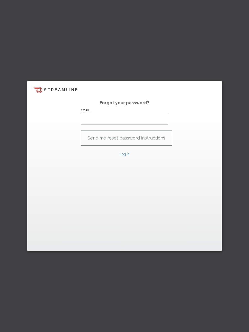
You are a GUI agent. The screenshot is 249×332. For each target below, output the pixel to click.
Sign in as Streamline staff (53, 245)
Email (85, 110)
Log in (125, 154)
